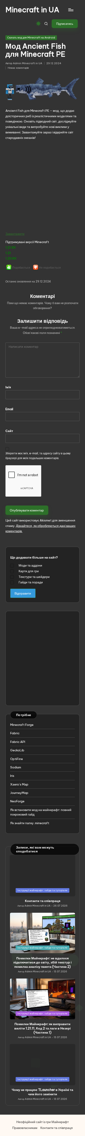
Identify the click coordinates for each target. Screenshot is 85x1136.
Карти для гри (29, 571)
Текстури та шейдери (34, 577)
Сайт (9, 431)
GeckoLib (17, 750)
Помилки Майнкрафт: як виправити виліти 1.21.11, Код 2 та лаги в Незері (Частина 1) (42, 1028)
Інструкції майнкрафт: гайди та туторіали (42, 890)
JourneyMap (19, 793)
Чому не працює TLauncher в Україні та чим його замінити (42, 1092)
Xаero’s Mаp (19, 784)
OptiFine (16, 759)
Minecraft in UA (32, 10)
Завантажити (14, 234)
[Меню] (70, 9)
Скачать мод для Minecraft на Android (31, 37)
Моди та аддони (30, 565)
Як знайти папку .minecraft (29, 823)
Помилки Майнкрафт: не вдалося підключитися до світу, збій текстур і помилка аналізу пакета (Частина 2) (42, 962)
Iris (12, 776)
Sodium (15, 767)
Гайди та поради (31, 582)
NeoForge (17, 801)
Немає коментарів (18, 67)
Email (9, 409)
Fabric (14, 733)
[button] (65, 23)
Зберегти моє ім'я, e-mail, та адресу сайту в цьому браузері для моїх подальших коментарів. (37, 456)
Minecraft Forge (22, 725)
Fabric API (17, 742)
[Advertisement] (42, 186)
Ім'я (8, 387)
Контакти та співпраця (42, 901)
